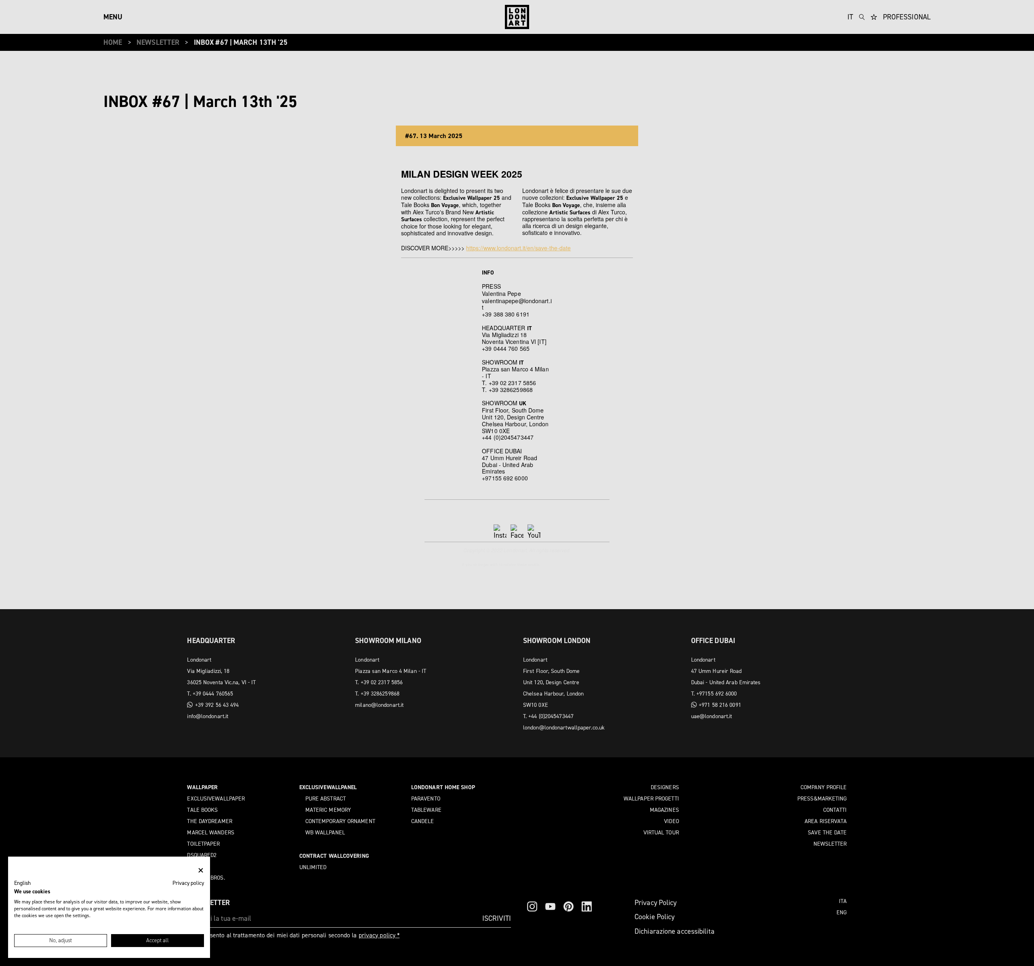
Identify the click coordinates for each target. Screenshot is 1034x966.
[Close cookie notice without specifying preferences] (201, 870)
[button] (22, 883)
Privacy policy (188, 883)
